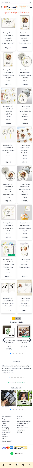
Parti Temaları (6, 432)
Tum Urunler (21, 430)
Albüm (4, 439)
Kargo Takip (20, 426)
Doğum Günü (6, 421)
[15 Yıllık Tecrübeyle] (10, 7)
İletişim (19, 432)
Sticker (4, 434)
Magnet (4, 419)
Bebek (4, 426)
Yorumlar (11, 382)
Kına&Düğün (6, 430)
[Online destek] (12, 453)
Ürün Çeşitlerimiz (22, 428)
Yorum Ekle (21, 382)
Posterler (5, 437)
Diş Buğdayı (5, 428)
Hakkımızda (20, 419)
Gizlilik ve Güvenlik (22, 423)
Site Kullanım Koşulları (24, 421)
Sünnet (4, 423)
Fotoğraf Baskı (6, 441)
